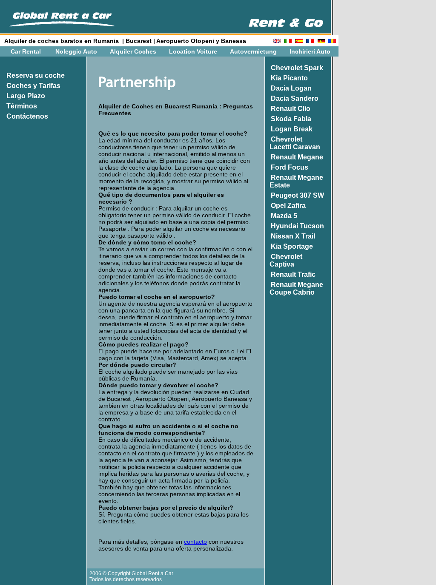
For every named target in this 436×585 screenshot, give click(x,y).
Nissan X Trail (293, 236)
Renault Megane (297, 157)
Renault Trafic (293, 274)
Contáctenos (27, 116)
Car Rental (26, 51)
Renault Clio (290, 108)
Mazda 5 (284, 215)
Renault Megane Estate (293, 181)
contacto (195, 541)
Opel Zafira (288, 205)
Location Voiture (193, 51)
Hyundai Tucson (297, 226)
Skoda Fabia (291, 118)
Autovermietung (253, 51)
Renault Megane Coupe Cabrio (293, 288)
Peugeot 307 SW (297, 195)
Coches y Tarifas (33, 85)
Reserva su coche (35, 75)
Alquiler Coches (133, 51)
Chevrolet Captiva (283, 260)
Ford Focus (289, 167)
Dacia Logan (291, 88)
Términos (21, 106)
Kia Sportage (292, 246)
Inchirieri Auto (310, 51)
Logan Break (292, 129)
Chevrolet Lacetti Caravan (292, 143)
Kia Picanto (289, 78)
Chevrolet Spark (297, 67)
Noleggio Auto (76, 51)
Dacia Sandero (294, 98)
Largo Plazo (25, 95)
